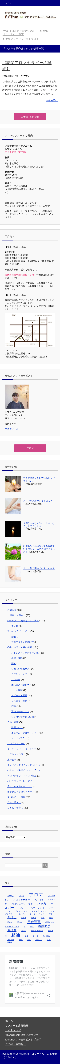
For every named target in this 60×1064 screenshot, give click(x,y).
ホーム (9, 1021)
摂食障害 (34, 922)
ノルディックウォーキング (21, 904)
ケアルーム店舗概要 (16, 1025)
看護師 (11, 930)
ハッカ (41, 903)
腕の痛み (46, 936)
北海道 (33, 918)
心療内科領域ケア (20, 668)
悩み (13, 663)
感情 (51, 918)
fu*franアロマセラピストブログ (23, 1039)
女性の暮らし (14, 802)
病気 (32, 926)
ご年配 (21, 896)
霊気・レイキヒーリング (19, 786)
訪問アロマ (17, 727)
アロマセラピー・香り (18, 631)
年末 (42, 918)
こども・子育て (15, 807)
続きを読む (52, 100)
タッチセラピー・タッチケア (21, 749)
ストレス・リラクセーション (25, 652)
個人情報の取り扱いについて (22, 1035)
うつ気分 (10, 896)
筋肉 (13, 706)
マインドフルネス (39, 911)
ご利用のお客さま (16, 615)
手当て (20, 922)
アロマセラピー (21, 899)
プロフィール (11, 429)
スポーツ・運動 (19, 695)
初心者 (23, 918)
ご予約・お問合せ (15, 1044)
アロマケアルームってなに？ (37, 500)
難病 (21, 940)
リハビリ (21, 914)
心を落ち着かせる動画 (22, 716)
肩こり (35, 936)
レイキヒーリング (37, 914)
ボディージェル (21, 911)
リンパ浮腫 (17, 690)
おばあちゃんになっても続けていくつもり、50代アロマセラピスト (39, 548)
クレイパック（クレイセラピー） (24, 765)
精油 (13, 636)
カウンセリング (19, 674)
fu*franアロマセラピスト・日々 (23, 620)
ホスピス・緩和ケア (21, 684)
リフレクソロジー (16, 754)
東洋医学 (11, 759)
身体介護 (10, 940)
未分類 (14, 626)
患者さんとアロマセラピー (24, 733)
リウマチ (15, 679)
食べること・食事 (16, 797)
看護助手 (44, 926)
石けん (23, 931)
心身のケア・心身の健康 (19, 647)
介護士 (11, 917)
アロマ (36, 894)
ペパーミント (37, 907)
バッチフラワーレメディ (19, 781)
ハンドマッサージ (16, 743)
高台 (49, 940)
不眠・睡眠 (17, 658)
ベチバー (22, 908)
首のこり (38, 940)
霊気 (29, 940)
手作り (10, 922)
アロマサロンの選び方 (22, 642)
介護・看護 (13, 722)
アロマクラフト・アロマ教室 (21, 775)
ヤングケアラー (19, 738)
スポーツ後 (39, 900)
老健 (26, 936)
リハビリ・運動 (19, 700)
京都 (50, 914)
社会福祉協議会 (37, 931)
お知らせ (11, 610)
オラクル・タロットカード (20, 791)
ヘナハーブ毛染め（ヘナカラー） (24, 770)
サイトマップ (13, 1030)
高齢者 (10, 942)
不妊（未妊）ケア (20, 711)
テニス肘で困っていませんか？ (39, 568)
